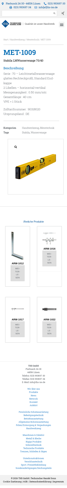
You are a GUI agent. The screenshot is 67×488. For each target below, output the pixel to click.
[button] (61, 24)
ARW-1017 (18, 319)
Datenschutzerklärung (40, 481)
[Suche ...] (26, 13)
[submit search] (54, 13)
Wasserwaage (39, 132)
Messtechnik (33, 39)
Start (5, 39)
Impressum (58, 481)
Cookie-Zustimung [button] (12, 481)
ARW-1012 (18, 263)
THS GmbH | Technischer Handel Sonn (37, 478)
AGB (25, 481)
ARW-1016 (49, 248)
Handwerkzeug (17, 39)
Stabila (26, 132)
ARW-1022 (49, 319)
